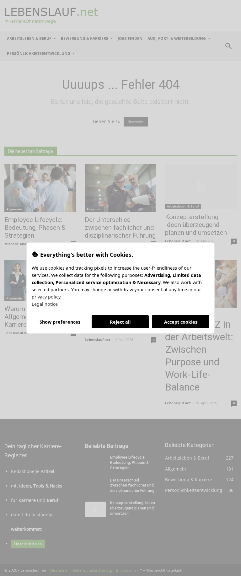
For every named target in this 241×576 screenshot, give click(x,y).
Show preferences (60, 322)
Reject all (120, 322)
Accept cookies (180, 322)
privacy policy (46, 297)
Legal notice (45, 304)
